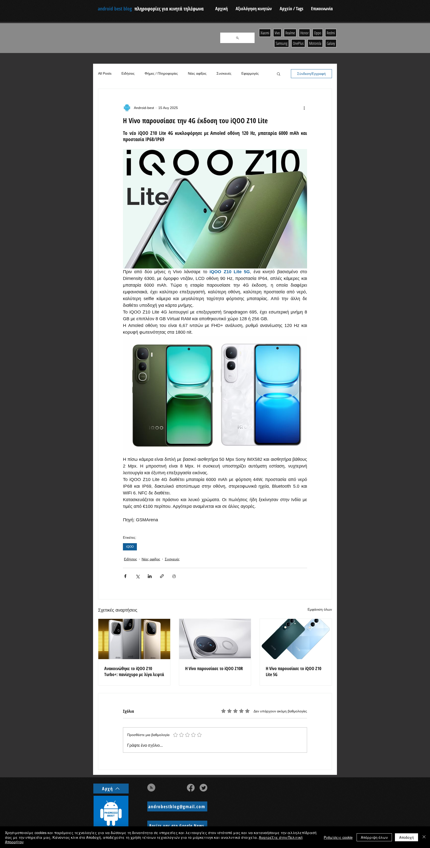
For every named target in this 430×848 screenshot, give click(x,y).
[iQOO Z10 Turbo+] (134, 639)
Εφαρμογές (250, 73)
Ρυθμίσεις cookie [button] (338, 837)
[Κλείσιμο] (424, 837)
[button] (278, 74)
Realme (290, 33)
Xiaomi (265, 33)
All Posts (104, 73)
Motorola (315, 43)
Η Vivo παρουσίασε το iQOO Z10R (214, 668)
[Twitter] (203, 788)
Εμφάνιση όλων (320, 609)
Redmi (331, 33)
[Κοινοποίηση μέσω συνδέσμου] (162, 576)
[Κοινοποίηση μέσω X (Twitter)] (137, 576)
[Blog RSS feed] (151, 788)
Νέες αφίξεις (197, 73)
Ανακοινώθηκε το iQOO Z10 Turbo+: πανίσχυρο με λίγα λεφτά (134, 671)
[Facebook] (191, 788)
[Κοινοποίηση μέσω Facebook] (125, 576)
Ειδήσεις (128, 73)
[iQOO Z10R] (215, 639)
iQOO (130, 546)
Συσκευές (223, 73)
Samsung (281, 43)
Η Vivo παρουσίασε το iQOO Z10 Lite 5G (293, 671)
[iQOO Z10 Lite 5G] (296, 639)
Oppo (317, 33)
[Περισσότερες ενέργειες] (304, 108)
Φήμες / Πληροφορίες (161, 73)
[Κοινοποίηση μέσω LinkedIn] (149, 576)
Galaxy (331, 43)
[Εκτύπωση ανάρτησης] (174, 576)
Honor (304, 33)
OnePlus (298, 43)
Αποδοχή (406, 837)
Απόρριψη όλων (374, 837)
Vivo (277, 33)
